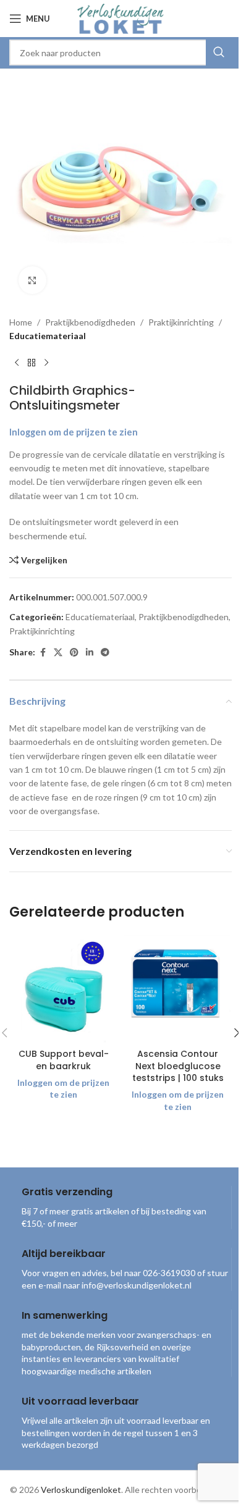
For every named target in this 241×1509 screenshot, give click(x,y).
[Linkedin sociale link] (89, 652)
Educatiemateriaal (47, 335)
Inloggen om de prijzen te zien (73, 432)
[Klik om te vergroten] (32, 280)
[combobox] (120, 52)
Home (20, 322)
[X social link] (58, 652)
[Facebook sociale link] (42, 652)
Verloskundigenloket (81, 1489)
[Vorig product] (16, 363)
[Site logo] (120, 17)
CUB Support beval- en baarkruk (64, 1060)
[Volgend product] (46, 363)
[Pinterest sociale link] (74, 652)
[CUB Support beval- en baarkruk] (63, 989)
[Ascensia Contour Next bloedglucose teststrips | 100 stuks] (178, 989)
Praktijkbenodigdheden (90, 322)
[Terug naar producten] (31, 363)
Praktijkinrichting (181, 322)
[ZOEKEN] (219, 52)
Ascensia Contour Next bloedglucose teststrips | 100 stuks (178, 1066)
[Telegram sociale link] (105, 652)
